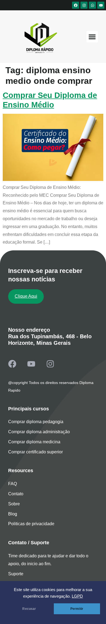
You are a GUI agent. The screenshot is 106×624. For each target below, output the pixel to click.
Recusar (29, 609)
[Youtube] (100, 5)
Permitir (76, 609)
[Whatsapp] (92, 5)
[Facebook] (75, 5)
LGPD (77, 596)
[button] (92, 36)
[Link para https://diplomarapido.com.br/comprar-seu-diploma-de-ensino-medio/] (53, 179)
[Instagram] (84, 5)
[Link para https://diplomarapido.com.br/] (39, 38)
